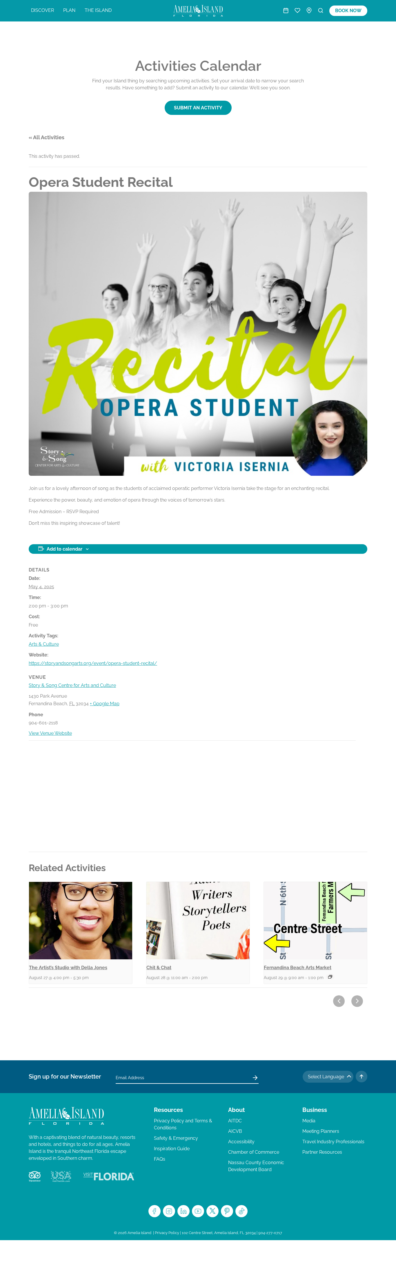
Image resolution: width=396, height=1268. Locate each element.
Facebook (154, 1211)
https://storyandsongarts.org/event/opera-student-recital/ (93, 663)
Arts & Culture (44, 644)
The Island (98, 10)
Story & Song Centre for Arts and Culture (72, 685)
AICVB (235, 1131)
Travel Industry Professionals (333, 1141)
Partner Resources (322, 1152)
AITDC (235, 1121)
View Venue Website (50, 733)
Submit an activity (198, 108)
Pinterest (227, 1211)
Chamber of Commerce (253, 1152)
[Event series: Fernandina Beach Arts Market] (330, 976)
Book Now (348, 10)
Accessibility (241, 1141)
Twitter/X (212, 1211)
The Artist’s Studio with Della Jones (68, 967)
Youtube (198, 1211)
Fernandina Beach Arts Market (297, 967)
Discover (42, 10)
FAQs (159, 1159)
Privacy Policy (167, 1233)
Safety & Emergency (176, 1138)
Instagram (169, 1211)
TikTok (241, 1211)
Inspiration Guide (172, 1148)
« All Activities (46, 137)
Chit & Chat (158, 967)
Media (308, 1121)
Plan (69, 10)
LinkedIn (183, 1211)
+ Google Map (104, 703)
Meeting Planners (320, 1131)
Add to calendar (64, 549)
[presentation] (80, 920)
